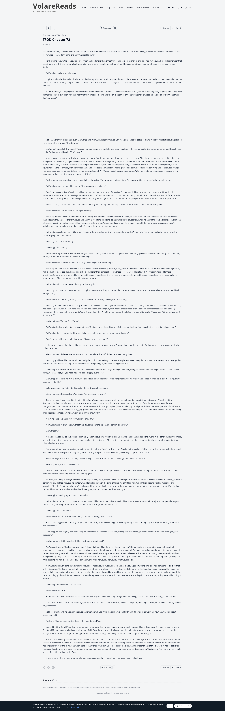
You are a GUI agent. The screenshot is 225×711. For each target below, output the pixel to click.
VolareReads (54, 6)
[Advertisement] (112, 119)
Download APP (96, 7)
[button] (106, 667)
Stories (156, 7)
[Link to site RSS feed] (190, 7)
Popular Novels (126, 7)
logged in (110, 693)
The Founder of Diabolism (54, 35)
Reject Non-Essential (183, 706)
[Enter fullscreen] (115, 28)
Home (83, 7)
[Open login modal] (169, 7)
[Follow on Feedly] (48, 667)
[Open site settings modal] (186, 7)
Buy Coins (111, 7)
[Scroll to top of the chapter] (173, 667)
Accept (170, 706)
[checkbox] (182, 7)
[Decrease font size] (45, 28)
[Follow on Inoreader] (53, 667)
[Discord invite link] (173, 7)
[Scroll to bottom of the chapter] (173, 28)
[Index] (114, 667)
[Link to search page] (178, 7)
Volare (47, 44)
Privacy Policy (75, 707)
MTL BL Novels (143, 7)
